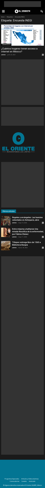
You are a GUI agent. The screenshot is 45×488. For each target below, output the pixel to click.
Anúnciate (32, 481)
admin (3, 55)
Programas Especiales (12, 479)
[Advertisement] (22, 4)
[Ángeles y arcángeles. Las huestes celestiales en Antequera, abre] (5, 220)
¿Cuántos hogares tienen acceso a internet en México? (19, 50)
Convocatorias (14, 481)
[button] (42, 11)
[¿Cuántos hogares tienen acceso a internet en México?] (22, 35)
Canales (24, 481)
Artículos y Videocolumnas (30, 479)
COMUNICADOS (6, 44)
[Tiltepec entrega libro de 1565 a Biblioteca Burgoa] (5, 245)
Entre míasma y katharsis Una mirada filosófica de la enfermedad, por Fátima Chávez (28, 231)
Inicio (3, 17)
